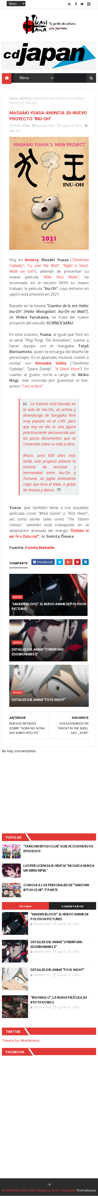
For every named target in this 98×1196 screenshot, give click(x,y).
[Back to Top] (49, 1184)
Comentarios (72, 906)
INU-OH (15, 130)
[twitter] (82, 4)
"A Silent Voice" (67, 368)
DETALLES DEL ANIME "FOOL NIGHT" (39, 699)
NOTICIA (25, 98)
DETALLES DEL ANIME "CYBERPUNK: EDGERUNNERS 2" (38, 652)
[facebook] (75, 4)
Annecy (32, 259)
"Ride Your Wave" (60, 277)
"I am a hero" (32, 386)
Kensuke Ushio (50, 363)
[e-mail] (88, 4)
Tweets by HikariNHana (20, 1040)
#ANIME (17, 597)
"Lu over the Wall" (43, 265)
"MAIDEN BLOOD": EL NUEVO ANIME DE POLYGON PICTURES (49, 606)
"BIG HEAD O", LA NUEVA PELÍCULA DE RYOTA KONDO (58, 1000)
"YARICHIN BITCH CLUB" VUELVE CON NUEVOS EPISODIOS (58, 848)
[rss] (69, 4)
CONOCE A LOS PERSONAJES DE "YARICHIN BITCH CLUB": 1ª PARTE (56, 887)
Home (13, 98)
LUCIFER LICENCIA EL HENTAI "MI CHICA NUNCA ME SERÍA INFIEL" (58, 868)
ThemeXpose (86, 1190)
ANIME (25, 125)
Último (25, 906)
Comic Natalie (39, 547)
